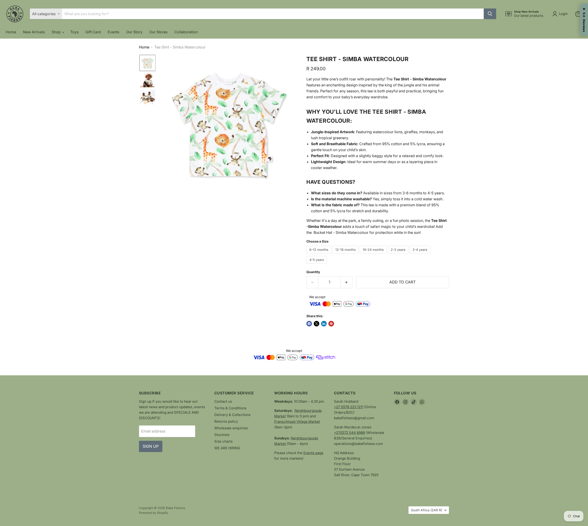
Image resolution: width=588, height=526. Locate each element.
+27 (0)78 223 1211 (348, 407)
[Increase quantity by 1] (346, 282)
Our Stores (158, 32)
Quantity (313, 272)
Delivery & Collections (232, 415)
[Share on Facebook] (309, 323)
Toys (74, 32)
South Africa (426, 510)
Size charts (223, 441)
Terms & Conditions (230, 408)
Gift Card (93, 32)
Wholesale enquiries (231, 428)
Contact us (223, 401)
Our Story (134, 32)
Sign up (151, 446)
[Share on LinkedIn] (324, 323)
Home (11, 32)
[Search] (490, 13)
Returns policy (226, 421)
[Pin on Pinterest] (331, 323)
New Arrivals (34, 32)
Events (113, 32)
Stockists (221, 435)
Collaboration (186, 32)
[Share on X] (316, 323)
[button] (561, 14)
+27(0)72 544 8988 (349, 432)
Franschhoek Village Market (297, 421)
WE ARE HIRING (227, 448)
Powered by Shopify (153, 513)
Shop (57, 32)
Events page (313, 453)
